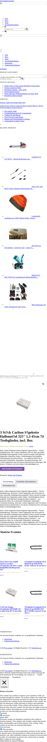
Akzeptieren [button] (16, 677)
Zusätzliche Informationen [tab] (26, 482)
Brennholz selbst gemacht (13, 96)
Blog (6, 21)
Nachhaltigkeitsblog (12, 25)
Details (31, 446)
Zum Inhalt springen (7, 1)
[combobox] (23, 76)
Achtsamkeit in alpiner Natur (14, 121)
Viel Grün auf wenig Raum (13, 117)
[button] (43, 384)
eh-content (8, 648)
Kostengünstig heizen (11, 92)
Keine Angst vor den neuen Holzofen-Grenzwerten (22, 86)
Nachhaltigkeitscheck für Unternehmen (17, 113)
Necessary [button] (3, 713)
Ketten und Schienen (10, 376)
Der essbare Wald (10, 111)
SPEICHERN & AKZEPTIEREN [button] (12, 741)
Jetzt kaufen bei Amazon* (12, 469)
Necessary (6, 715)
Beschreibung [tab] (8, 482)
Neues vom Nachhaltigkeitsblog (21, 106)
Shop (6, 23)
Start (6, 19)
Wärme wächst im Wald (12, 88)
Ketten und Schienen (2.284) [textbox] (23, 77)
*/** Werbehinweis (34, 648)
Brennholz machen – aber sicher (15, 90)
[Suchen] (26, 29)
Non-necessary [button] (5, 727)
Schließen (3, 69)
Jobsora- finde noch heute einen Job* (13, 103)
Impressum (8, 63)
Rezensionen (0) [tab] (9, 485)
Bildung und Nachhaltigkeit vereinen (17, 119)
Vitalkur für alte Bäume (12, 115)
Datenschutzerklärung (12, 65)
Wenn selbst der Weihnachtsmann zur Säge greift (21, 94)
